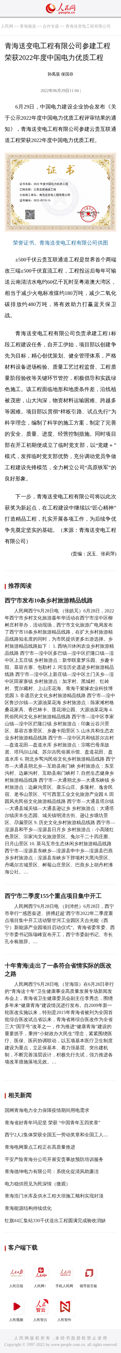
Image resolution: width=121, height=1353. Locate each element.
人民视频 (16, 1320)
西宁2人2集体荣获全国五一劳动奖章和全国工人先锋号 (61, 1134)
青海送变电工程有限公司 (88, 26)
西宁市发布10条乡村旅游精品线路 (49, 600)
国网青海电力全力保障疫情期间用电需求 (47, 1110)
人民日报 (16, 1286)
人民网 (7, 26)
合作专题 (51, 26)
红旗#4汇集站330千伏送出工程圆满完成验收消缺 (55, 1220)
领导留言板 (88, 1286)
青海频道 (28, 26)
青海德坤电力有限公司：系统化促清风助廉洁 (52, 1171)
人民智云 (40, 1320)
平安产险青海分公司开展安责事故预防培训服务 (54, 1159)
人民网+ (40, 1286)
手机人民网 (64, 1286)
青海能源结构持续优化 (28, 1208)
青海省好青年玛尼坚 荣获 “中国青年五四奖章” (52, 1122)
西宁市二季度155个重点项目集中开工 (53, 896)
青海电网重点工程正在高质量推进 (40, 1147)
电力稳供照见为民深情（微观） (37, 1183)
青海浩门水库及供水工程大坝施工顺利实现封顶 (54, 1195)
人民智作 (64, 1320)
